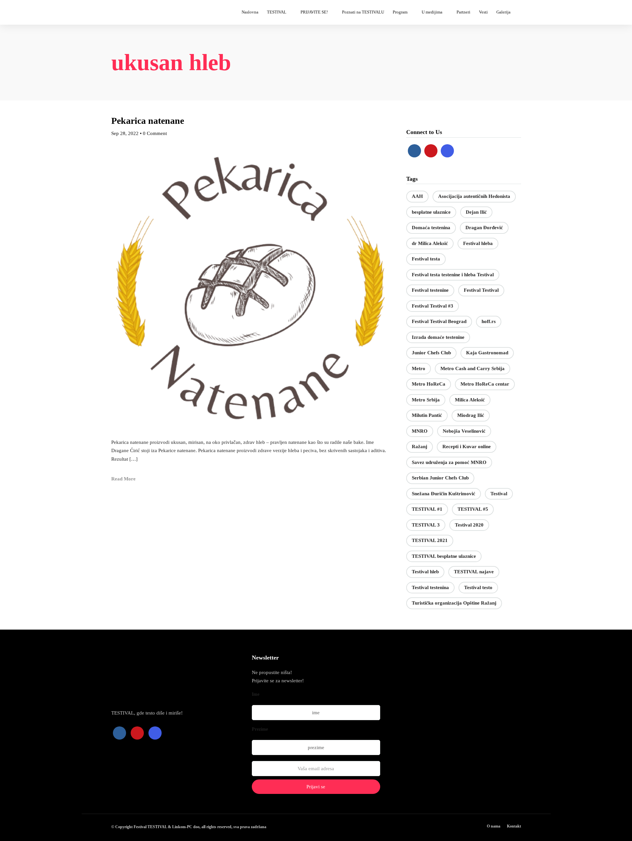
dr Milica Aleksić (430, 243)
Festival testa (426, 258)
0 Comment (155, 133)
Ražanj (419, 446)
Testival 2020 (469, 525)
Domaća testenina (431, 227)
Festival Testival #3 (432, 306)
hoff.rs (489, 321)
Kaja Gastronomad (487, 352)
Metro (418, 368)
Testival (498, 493)
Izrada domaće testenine (438, 337)
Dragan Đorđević (484, 227)
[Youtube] (430, 150)
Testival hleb (425, 571)
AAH (417, 196)
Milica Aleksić (470, 399)
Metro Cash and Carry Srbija (472, 368)
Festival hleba (478, 243)
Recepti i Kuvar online (466, 446)
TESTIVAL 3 (426, 525)
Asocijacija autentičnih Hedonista (474, 196)
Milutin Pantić (427, 415)
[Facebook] (414, 150)
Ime (255, 694)
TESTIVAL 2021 (430, 540)
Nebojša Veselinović (464, 431)
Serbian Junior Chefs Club (440, 477)
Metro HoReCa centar (485, 384)
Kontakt (514, 826)
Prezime (260, 729)
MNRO (420, 431)
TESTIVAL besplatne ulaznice (444, 556)
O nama (493, 826)
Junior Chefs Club (431, 352)
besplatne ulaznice (431, 212)
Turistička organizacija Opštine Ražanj (454, 603)
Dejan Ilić (476, 212)
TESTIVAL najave (474, 571)
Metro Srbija (426, 399)
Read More (123, 478)
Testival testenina (430, 587)
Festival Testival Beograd (439, 321)
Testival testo (478, 587)
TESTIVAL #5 (473, 509)
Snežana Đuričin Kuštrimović (443, 493)
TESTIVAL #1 (427, 509)
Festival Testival (481, 290)
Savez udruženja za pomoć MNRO (449, 462)
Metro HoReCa (428, 384)
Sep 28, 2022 (125, 133)
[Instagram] (447, 150)
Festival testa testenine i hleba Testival (453, 274)
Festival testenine (430, 290)
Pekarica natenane (147, 121)
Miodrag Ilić (470, 415)
